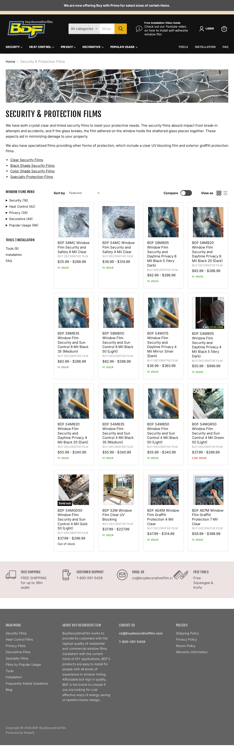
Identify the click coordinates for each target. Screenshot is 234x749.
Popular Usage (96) (23, 225)
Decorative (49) (21, 219)
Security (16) (18, 200)
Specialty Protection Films (31, 177)
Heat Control (40, 47)
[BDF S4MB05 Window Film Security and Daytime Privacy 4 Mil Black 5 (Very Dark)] (208, 313)
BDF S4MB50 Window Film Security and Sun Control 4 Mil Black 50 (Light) (162, 433)
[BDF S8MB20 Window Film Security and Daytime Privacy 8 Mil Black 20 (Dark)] (208, 222)
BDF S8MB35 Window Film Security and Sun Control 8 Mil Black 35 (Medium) (73, 342)
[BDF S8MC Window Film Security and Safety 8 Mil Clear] (74, 222)
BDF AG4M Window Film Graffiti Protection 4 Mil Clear (163, 517)
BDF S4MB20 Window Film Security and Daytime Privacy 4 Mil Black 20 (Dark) (73, 433)
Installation (205, 47)
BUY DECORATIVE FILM (73, 256)
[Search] (120, 29)
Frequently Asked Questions (27, 683)
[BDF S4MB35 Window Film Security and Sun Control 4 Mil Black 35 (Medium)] (118, 404)
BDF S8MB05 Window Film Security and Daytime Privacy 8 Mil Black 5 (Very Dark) (161, 254)
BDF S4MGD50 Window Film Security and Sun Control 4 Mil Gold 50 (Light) (72, 519)
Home (10, 61)
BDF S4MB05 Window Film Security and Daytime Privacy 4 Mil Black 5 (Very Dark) (206, 344)
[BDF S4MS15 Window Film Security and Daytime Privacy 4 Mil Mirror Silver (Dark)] (163, 313)
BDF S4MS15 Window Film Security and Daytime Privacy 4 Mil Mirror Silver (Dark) (162, 344)
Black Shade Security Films (32, 165)
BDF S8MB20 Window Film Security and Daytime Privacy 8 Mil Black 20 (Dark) (207, 252)
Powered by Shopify (20, 732)
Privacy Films (15, 646)
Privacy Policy (186, 639)
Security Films (16, 633)
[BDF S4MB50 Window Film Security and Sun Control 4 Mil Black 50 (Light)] (163, 404)
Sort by (59, 193)
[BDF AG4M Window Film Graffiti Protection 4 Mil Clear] (163, 490)
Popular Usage (123, 47)
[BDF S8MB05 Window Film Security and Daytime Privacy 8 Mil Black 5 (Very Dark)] (163, 222)
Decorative (92, 47)
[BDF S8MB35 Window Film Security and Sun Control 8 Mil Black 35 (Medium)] (74, 313)
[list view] (225, 193)
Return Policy (186, 646)
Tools (183, 47)
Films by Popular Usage (23, 664)
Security (13, 47)
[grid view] (219, 193)
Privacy (67, 47)
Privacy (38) (18, 213)
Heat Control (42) (22, 206)
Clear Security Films (26, 160)
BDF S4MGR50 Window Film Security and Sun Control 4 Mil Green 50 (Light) (208, 433)
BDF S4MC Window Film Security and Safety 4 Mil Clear (118, 247)
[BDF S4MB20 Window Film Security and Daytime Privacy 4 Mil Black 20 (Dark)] (74, 404)
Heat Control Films (19, 639)
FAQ (225, 47)
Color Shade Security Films (32, 171)
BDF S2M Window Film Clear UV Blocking (117, 514)
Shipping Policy (187, 633)
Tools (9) (12, 248)
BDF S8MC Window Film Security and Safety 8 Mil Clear (74, 247)
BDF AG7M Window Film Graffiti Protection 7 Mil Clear (207, 517)
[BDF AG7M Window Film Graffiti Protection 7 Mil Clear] (208, 490)
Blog (9, 689)
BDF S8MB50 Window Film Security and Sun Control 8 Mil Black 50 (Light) (117, 342)
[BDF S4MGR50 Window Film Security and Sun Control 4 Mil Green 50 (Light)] (208, 404)
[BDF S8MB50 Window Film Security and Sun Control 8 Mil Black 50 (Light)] (118, 313)
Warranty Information (191, 652)
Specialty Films (17, 658)
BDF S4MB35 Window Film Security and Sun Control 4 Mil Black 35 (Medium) (117, 433)
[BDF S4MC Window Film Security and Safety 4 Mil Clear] (118, 222)
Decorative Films (18, 652)
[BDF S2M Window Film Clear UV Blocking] (118, 490)
